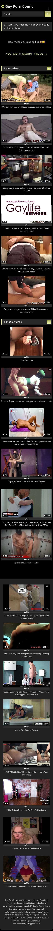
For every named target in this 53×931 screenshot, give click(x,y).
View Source (40, 53)
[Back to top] (45, 923)
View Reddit (12, 53)
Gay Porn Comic (18, 6)
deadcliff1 (27, 53)
